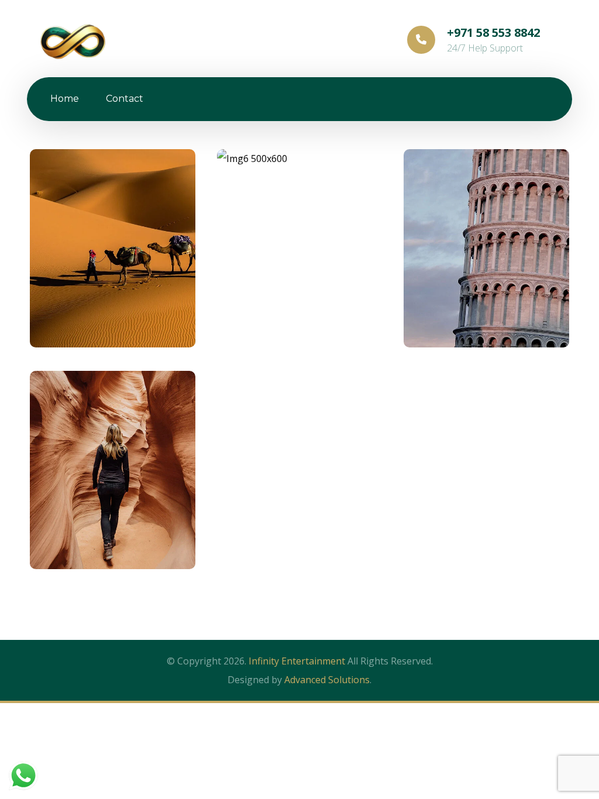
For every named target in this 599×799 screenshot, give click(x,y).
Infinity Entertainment (297, 661)
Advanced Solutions (327, 679)
